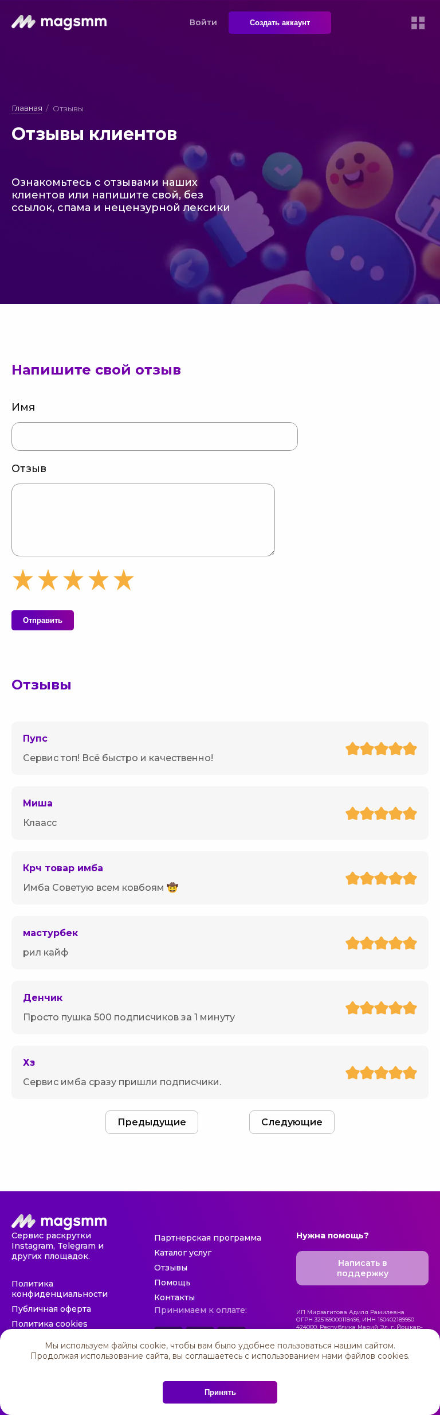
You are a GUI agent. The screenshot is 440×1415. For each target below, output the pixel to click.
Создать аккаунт (280, 22)
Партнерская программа (207, 1238)
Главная (26, 107)
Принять (220, 1392)
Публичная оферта (51, 1309)
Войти (203, 22)
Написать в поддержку (362, 1268)
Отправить (42, 620)
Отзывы (170, 1267)
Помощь (172, 1282)
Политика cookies (49, 1324)
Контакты (174, 1297)
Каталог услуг (182, 1253)
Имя (23, 407)
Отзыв (28, 468)
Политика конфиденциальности (59, 1288)
